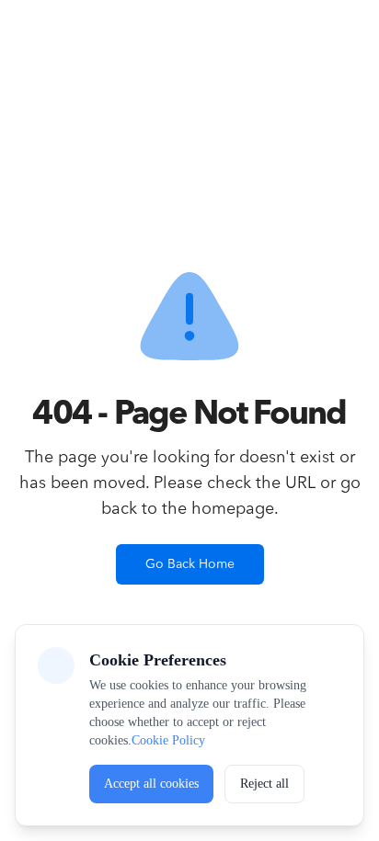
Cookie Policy (168, 740)
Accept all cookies (151, 783)
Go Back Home (190, 564)
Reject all (264, 783)
